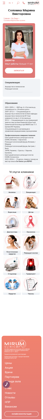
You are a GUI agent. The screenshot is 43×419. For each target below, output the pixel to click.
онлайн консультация (21, 414)
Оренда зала (13, 381)
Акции (9, 367)
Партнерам (12, 376)
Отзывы (10, 397)
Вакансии (11, 406)
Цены (8, 363)
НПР (7, 402)
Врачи (8, 372)
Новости (10, 392)
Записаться (19, 71)
